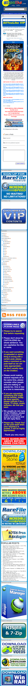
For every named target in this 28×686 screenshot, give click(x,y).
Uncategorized (6, 300)
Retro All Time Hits (7, 549)
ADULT (4, 233)
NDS (5, 248)
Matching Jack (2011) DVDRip (9, 573)
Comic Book (6, 241)
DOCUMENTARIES (6, 238)
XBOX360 (6, 256)
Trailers (6, 282)
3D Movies (6, 266)
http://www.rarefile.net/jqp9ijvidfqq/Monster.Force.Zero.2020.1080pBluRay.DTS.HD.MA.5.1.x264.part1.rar (13, 85)
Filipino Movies (7, 277)
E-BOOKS (5, 240)
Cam (5, 272)
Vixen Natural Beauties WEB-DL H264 (11, 548)
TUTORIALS (5, 299)
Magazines (6, 243)
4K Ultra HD (7, 267)
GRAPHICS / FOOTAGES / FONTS (9, 258)
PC (4, 249)
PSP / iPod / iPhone (8, 281)
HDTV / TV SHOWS (6, 259)
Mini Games (6, 246)
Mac (5, 295)
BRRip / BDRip (7, 271)
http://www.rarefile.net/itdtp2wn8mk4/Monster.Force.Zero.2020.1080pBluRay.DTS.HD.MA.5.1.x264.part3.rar (13, 91)
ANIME (4, 235)
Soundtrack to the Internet (8, 580)
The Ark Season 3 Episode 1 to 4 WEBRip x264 (12, 568)
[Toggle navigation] (3, 15)
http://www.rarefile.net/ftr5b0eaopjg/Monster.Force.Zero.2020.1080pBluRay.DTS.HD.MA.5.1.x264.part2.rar (13, 88)
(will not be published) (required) (11, 142)
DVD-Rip (6, 274)
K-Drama (6, 261)
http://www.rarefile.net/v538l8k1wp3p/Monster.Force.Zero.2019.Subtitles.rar (13, 102)
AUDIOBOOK (5, 236)
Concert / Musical (8, 287)
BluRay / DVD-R (7, 269)
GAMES (4, 244)
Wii (4, 254)
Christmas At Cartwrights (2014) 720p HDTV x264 (19, 30)
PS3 (5, 253)
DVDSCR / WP (7, 276)
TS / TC (5, 284)
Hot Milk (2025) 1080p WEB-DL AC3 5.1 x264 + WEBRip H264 (9, 30)
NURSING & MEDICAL (7, 290)
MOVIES (4, 264)
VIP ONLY (5, 302)
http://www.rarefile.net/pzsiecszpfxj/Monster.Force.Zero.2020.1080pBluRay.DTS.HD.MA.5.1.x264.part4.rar (13, 94)
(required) (6, 138)
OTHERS (4, 292)
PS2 (5, 251)
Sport (4, 297)
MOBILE (4, 263)
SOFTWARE (5, 294)
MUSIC (4, 286)
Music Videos (7, 289)
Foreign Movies (7, 279)
